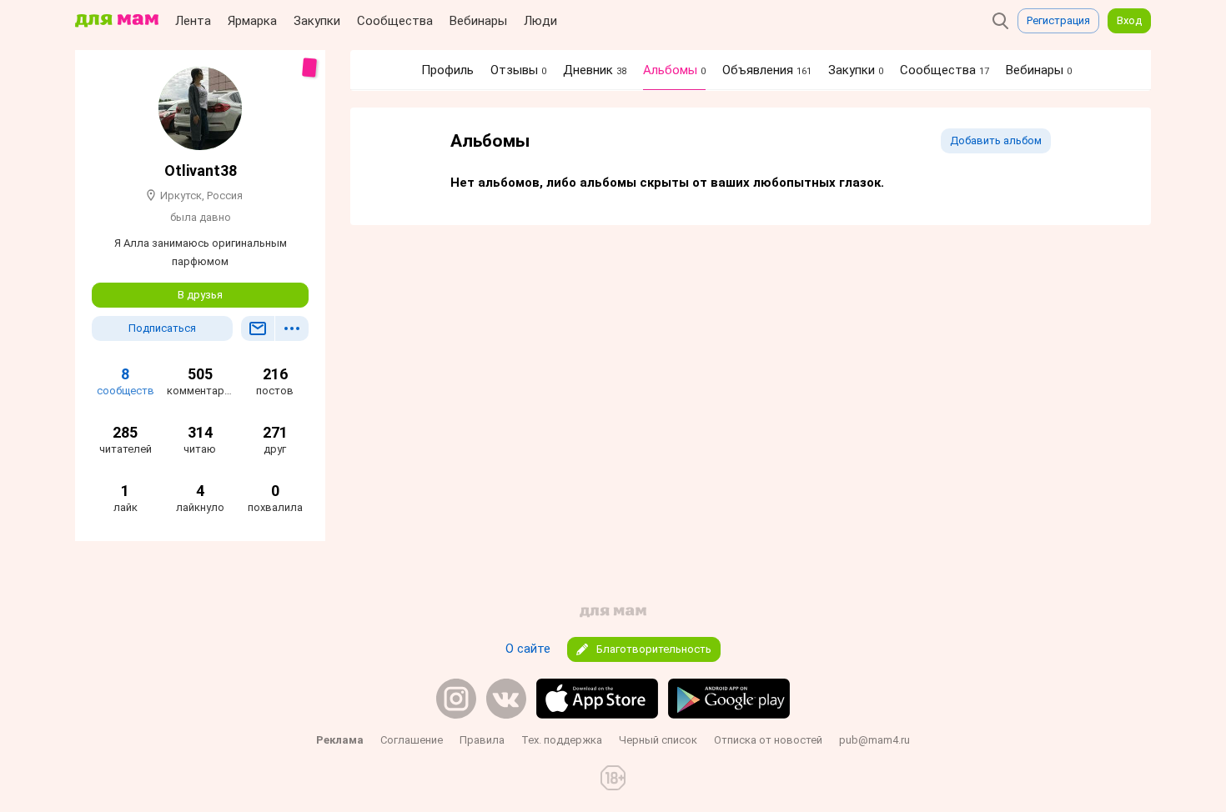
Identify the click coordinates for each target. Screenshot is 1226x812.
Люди (540, 20)
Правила (482, 740)
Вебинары (478, 20)
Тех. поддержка (561, 740)
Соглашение (411, 740)
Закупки (317, 20)
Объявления (766, 70)
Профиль (447, 70)
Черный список (658, 740)
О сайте (527, 648)
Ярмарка (252, 20)
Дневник (594, 70)
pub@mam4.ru (874, 740)
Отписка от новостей (768, 740)
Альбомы (674, 70)
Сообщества (395, 20)
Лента (193, 20)
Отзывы (518, 70)
